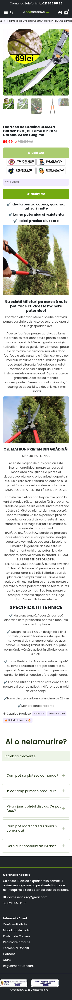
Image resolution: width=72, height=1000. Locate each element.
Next (65, 62)
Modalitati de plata (16, 930)
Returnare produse (16, 942)
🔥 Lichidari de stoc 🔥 (18, 720)
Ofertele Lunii (57, 713)
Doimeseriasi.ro (39, 989)
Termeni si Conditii (16, 948)
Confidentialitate (15, 924)
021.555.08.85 (14, 903)
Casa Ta (39, 713)
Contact (9, 954)
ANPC (7, 960)
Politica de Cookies (16, 936)
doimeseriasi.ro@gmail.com (25, 897)
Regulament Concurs (18, 966)
